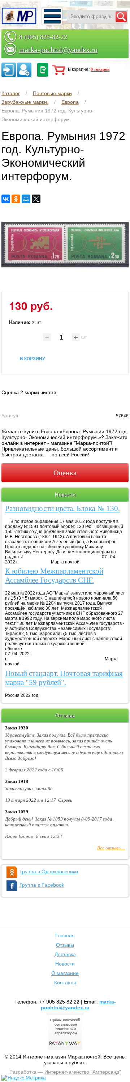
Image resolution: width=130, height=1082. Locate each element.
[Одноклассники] (16, 199)
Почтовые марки (52, 93)
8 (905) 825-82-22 (43, 37)
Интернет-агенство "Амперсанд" (82, 1072)
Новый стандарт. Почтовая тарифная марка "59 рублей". (64, 678)
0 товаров (100, 69)
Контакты (65, 982)
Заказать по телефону (42, 70)
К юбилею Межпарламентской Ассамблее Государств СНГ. (54, 575)
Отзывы (65, 945)
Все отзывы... (111, 848)
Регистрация (24, 70)
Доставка (65, 954)
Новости (65, 964)
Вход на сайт (8, 70)
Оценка (65, 473)
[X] (36, 199)
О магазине (65, 973)
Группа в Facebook (42, 885)
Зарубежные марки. (24, 102)
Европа (70, 102)
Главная (65, 935)
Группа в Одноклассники (49, 871)
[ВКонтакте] (5, 199)
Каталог (10, 93)
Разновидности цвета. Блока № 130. (62, 508)
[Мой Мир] (26, 199)
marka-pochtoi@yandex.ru (58, 50)
